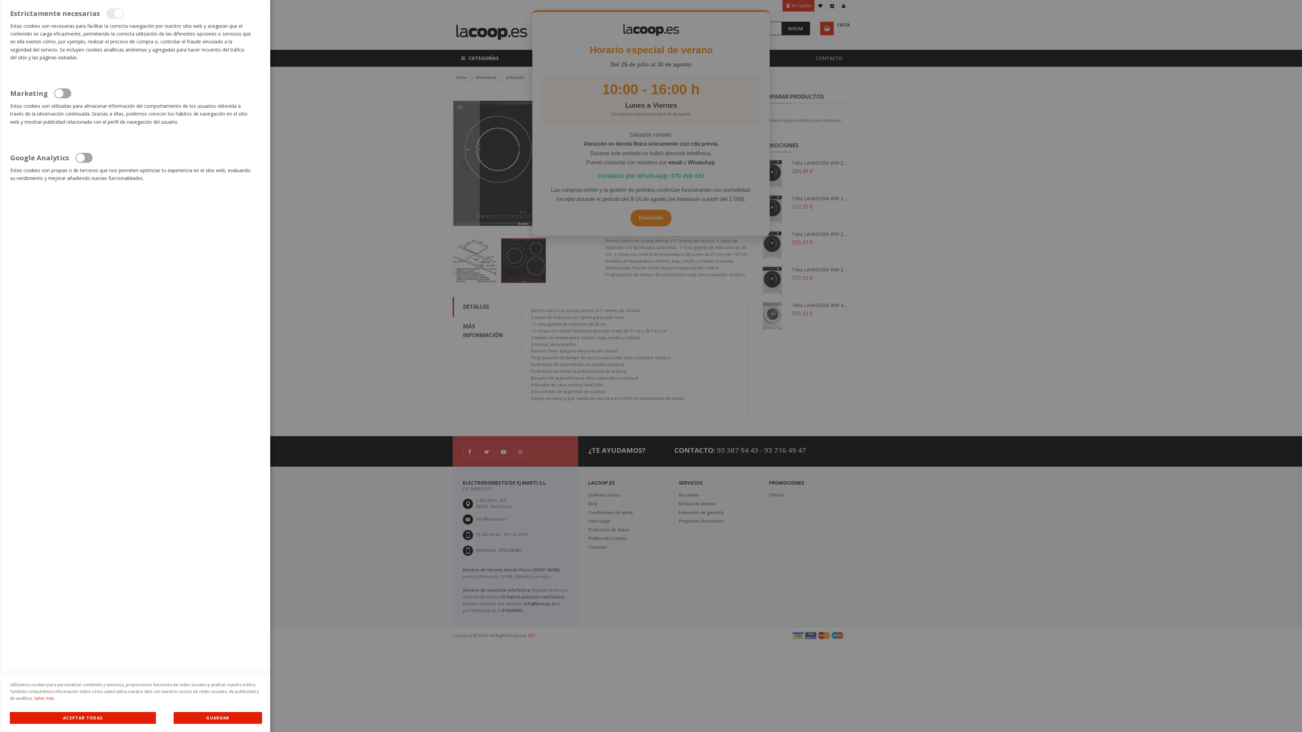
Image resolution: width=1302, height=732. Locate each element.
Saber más (44, 698)
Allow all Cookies (83, 718)
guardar (217, 718)
